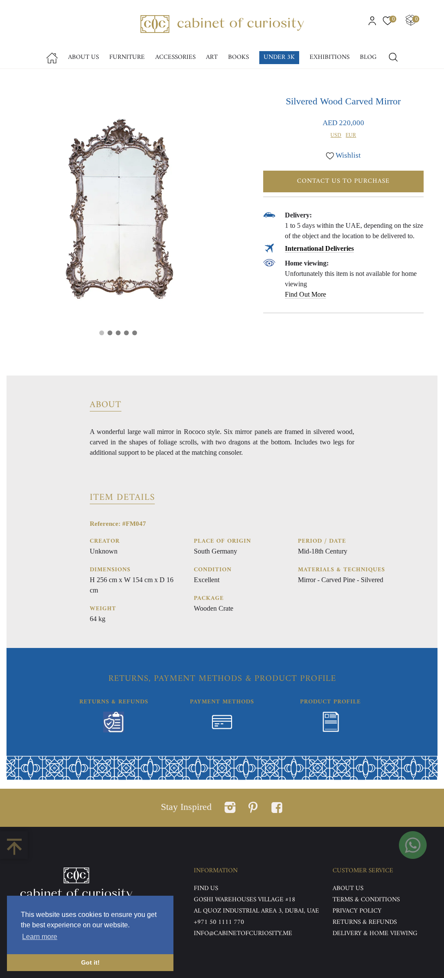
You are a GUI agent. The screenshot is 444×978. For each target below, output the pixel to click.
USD (335, 135)
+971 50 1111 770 (219, 922)
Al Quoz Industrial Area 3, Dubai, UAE (256, 911)
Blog (368, 57)
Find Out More (305, 294)
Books (238, 57)
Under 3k (279, 57)
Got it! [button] (90, 962)
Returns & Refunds (365, 922)
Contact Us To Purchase (343, 181)
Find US (206, 888)
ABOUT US (348, 888)
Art (212, 57)
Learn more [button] (39, 936)
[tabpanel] (117, 211)
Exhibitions (329, 57)
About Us (83, 57)
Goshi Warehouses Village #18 (244, 900)
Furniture (127, 57)
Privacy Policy (357, 911)
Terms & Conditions (366, 900)
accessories (175, 57)
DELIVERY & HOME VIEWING (375, 933)
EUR (351, 135)
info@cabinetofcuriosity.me (243, 933)
